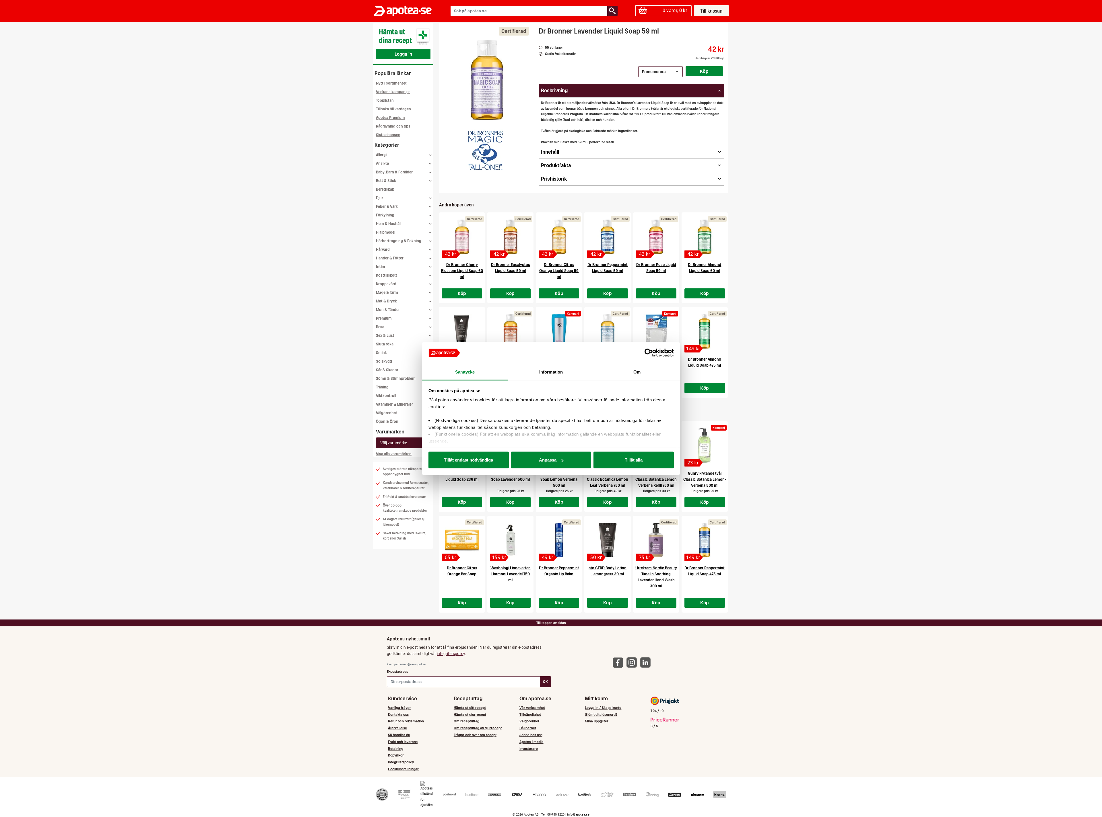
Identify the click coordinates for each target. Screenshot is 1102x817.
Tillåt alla (634, 460)
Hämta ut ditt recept (470, 707)
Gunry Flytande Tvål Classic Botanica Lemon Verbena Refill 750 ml (656, 479)
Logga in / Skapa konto (603, 707)
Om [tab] (637, 371)
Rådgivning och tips (393, 126)
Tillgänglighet (530, 714)
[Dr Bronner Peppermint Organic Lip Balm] (559, 540)
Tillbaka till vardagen (393, 109)
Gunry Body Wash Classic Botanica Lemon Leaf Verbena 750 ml (607, 479)
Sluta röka (384, 344)
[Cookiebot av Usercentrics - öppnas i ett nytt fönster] (649, 353)
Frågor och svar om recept (475, 735)
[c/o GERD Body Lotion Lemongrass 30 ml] (607, 540)
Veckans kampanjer (393, 91)
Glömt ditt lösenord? (601, 714)
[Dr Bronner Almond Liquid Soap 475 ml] (705, 331)
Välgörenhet (386, 413)
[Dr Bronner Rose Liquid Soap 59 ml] (656, 236)
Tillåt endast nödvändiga (468, 460)
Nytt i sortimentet (391, 83)
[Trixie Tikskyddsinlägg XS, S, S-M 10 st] (656, 331)
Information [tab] (551, 371)
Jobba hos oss (530, 735)
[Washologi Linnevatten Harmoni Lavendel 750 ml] (510, 540)
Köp (704, 71)
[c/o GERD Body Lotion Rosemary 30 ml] (462, 331)
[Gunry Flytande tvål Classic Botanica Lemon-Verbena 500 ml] (705, 445)
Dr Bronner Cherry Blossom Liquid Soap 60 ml (462, 270)
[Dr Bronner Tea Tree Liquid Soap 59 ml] (510, 331)
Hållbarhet (527, 728)
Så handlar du (399, 735)
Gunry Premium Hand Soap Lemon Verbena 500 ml (559, 479)
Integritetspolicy (401, 762)
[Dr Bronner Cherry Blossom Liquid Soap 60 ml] (462, 236)
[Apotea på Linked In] (647, 662)
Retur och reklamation (406, 721)
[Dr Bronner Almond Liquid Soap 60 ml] (705, 236)
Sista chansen (388, 134)
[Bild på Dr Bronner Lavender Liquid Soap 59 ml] (487, 80)
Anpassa (547, 460)
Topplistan (385, 100)
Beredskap (385, 189)
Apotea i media (531, 742)
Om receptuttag (466, 721)
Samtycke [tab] (465, 371)
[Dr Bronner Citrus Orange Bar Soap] (462, 540)
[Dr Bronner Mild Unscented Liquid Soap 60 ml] (607, 331)
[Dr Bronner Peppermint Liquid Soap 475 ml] (705, 540)
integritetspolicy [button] (451, 653)
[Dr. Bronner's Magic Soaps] (485, 150)
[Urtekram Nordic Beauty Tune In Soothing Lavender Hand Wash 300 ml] (656, 540)
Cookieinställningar (403, 769)
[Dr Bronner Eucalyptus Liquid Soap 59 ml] (510, 236)
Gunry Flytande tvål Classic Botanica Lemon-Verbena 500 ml (704, 479)
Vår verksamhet (532, 707)
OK (545, 681)
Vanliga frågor (399, 707)
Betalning (395, 748)
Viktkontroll (386, 395)
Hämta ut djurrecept (470, 714)
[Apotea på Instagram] (633, 662)
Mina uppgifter (596, 721)
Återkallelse (397, 728)
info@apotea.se (578, 814)
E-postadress (397, 671)
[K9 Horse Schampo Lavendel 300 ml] (559, 331)
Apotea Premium (390, 117)
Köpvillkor (396, 755)
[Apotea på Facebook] (619, 662)
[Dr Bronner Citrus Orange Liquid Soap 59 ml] (559, 236)
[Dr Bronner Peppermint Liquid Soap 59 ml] (607, 236)
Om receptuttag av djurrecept (478, 728)
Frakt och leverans (403, 742)
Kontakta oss (398, 714)
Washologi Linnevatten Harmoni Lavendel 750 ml (510, 574)
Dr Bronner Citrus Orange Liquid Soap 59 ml (559, 270)
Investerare (528, 748)
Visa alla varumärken (394, 454)
